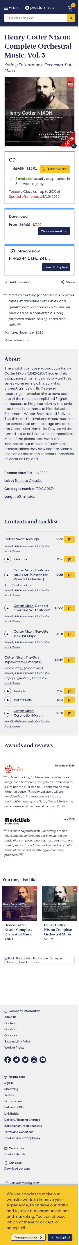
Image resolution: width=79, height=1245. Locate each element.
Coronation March (28, 715)
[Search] (71, 18)
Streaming (11, 1089)
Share (70, 282)
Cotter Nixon (14, 539)
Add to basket (58, 169)
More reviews (14, 340)
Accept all (63, 1237)
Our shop (10, 1029)
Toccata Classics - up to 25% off (35, 194)
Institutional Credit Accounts (23, 1126)
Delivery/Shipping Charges (22, 1120)
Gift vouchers (13, 1101)
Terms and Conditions (18, 1132)
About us (10, 1017)
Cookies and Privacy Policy (22, 1138)
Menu (13, 8)
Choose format (51, 231)
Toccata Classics (28, 480)
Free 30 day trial (56, 267)
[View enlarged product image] (39, 111)
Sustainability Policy (17, 1041)
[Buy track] (69, 559)
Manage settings (26, 1237)
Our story (10, 1035)
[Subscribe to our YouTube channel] (44, 1059)
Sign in (8, 1083)
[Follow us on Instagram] (35, 1059)
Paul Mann (12, 551)
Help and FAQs (14, 1107)
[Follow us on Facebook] (8, 1059)
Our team (10, 1023)
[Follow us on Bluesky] (26, 1059)
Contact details (14, 1154)
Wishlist (9, 1095)
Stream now (29, 251)
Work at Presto (14, 1047)
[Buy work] (69, 539)
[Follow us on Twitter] (17, 1059)
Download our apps (17, 1168)
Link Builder (12, 1114)
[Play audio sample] (7, 559)
